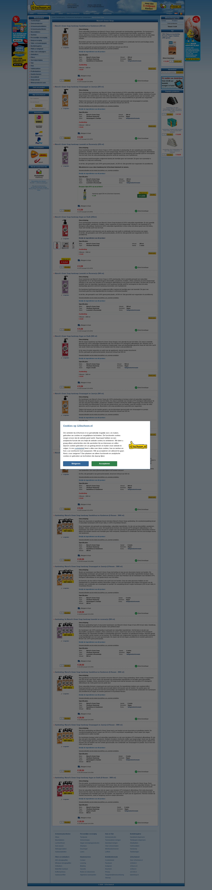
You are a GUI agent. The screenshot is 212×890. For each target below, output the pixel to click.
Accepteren (104, 464)
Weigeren (76, 464)
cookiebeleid (79, 448)
